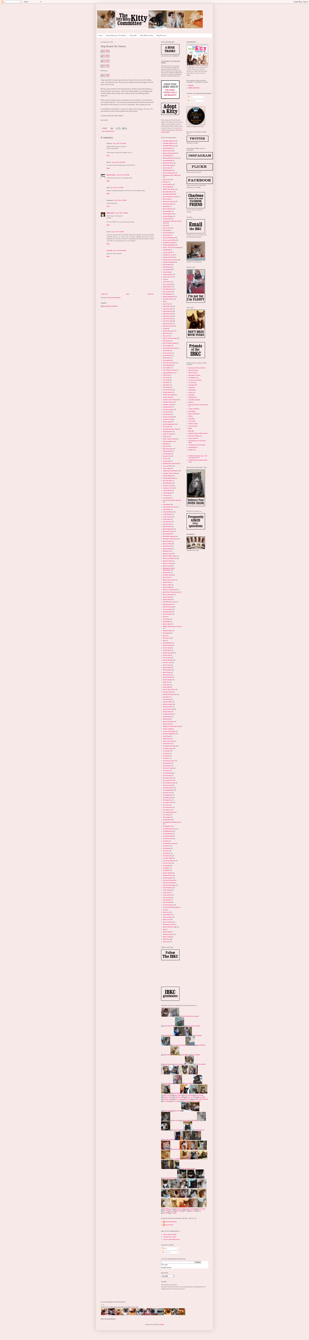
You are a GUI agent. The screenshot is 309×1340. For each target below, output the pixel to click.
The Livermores (167, 810)
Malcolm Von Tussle (168, 531)
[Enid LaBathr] (201, 1097)
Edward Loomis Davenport (170, 338)
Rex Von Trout (167, 665)
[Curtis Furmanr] (201, 1197)
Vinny (164, 910)
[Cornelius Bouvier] (184, 1093)
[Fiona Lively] (175, 1207)
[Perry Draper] (165, 1149)
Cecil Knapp (166, 230)
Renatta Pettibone (168, 660)
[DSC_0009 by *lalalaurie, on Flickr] (172, 1213)
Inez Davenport (167, 454)
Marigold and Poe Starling (170, 539)
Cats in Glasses (167, 228)
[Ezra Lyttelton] (175, 1159)
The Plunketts (166, 848)
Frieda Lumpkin (167, 397)
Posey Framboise (167, 645)
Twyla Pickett (166, 900)
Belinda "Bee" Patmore (169, 189)
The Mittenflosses (168, 831)
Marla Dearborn (167, 541)
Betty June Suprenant (169, 201)
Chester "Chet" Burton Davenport (172, 247)
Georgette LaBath (168, 404)
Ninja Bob (191, 431)
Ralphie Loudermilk (168, 653)
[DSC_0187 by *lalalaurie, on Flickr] (178, 1211)
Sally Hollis (166, 697)
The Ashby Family (168, 748)
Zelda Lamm (166, 942)
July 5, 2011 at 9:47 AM (116, 187)
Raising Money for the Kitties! (116, 35)
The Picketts (166, 846)
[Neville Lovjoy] (185, 1101)
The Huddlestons (167, 795)
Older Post (150, 294)
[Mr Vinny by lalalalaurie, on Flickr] (190, 1045)
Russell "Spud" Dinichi (169, 689)
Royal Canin (166, 682)
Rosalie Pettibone (167, 677)
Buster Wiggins (167, 211)
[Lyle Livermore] (177, 1095)
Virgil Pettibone (167, 914)
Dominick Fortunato (168, 326)
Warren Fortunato (168, 922)
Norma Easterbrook (168, 594)
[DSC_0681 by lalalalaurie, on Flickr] (192, 1026)
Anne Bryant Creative (194, 375)
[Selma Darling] (175, 1120)
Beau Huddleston (167, 184)
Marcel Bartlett (167, 534)
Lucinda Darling (167, 517)
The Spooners (166, 853)
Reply (108, 155)
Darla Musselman (168, 289)
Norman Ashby (167, 597)
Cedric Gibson (166, 235)
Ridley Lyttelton (167, 670)
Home (100, 35)
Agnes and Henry (193, 370)
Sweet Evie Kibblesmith (169, 734)
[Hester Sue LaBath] (190, 1097)
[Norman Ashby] (177, 1099)
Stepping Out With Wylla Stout (171, 726)
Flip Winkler (166, 382)
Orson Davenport (167, 609)
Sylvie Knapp (166, 736)
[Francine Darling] (194, 1111)
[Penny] (177, 1083)
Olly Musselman (167, 604)
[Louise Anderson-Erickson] (187, 1168)
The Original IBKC (168, 836)
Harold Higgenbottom (169, 424)
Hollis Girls (166, 436)
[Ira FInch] (184, 1149)
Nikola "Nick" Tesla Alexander (171, 592)
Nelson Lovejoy (167, 585)
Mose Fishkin (166, 572)
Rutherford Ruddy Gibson (170, 694)
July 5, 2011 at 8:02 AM (119, 143)
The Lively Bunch (167, 807)
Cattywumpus (192, 390)
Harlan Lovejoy (167, 422)
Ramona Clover (167, 657)
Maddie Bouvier (167, 526)
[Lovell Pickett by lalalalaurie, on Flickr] (179, 1026)
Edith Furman (167, 333)
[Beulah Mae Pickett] (167, 1035)
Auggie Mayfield (167, 170)
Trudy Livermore (167, 895)
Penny (164, 617)
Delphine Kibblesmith (169, 296)
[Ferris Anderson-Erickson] (199, 1178)
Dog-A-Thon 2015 (167, 318)
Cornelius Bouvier (167, 274)
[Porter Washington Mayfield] (202, 1093)
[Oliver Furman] (174, 1197)
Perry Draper (166, 619)
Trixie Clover (166, 892)
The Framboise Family (169, 783)
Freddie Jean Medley (169, 395)
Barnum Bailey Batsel (169, 173)
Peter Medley (166, 621)
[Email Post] (111, 128)
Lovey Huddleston (168, 512)
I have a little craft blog (169, 1234)
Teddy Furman (167, 738)
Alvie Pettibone (167, 155)
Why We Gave (161, 35)
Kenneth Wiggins (167, 476)
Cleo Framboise (167, 264)
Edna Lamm (166, 336)
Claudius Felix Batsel (169, 257)
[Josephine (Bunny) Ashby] (200, 1099)
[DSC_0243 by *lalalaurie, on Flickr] (185, 1211)
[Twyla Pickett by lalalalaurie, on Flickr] (165, 1055)
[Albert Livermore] (166, 1095)
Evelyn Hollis (166, 358)
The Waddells (166, 865)
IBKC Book (165, 444)
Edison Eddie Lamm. (168, 331)
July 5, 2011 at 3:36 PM (122, 213)
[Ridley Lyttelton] (165, 1168)
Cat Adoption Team (193, 377)
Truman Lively (167, 897)
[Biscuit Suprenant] (183, 1187)
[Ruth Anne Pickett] (200, 1064)
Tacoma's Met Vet (193, 438)
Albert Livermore (167, 151)
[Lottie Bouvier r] (189, 1064)
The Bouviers (166, 756)
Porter (164, 640)
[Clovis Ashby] (165, 1101)
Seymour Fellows (167, 702)
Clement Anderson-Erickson (170, 260)
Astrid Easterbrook (168, 165)
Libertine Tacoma (193, 423)
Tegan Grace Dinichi (168, 741)
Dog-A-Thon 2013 (167, 314)
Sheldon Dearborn (109, 131)
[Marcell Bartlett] (200, 1209)
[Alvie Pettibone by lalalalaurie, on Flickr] (197, 1035)
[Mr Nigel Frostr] (179, 1209)
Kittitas (190, 416)
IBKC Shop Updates (168, 449)
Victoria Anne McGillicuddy (170, 907)
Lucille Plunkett (167, 514)
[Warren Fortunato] (201, 1120)
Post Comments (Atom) (114, 297)
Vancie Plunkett (167, 902)
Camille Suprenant (168, 214)
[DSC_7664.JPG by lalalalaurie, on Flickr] (178, 1035)
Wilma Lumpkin (167, 937)
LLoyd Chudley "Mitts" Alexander (172, 500)
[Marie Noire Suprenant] (192, 1187)
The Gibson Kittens (168, 788)
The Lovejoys (166, 815)
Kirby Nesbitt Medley (169, 478)
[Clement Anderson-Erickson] (181, 1178)
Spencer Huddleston (168, 721)
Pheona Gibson (167, 624)
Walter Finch (166, 919)
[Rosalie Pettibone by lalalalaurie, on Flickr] (166, 1064)
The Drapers (166, 770)
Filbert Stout (166, 375)
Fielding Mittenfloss (168, 373)
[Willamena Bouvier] (174, 1074)
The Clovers (166, 758)
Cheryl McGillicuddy (168, 242)
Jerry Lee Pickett (167, 466)
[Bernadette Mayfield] (193, 1074)
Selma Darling (167, 699)
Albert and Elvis (192, 373)
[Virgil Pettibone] (184, 1055)
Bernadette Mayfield (169, 194)
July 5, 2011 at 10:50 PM (119, 250)
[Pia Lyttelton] (174, 1168)
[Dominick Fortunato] (176, 1130)
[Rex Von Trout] (165, 1074)
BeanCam (165, 182)
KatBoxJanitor (111, 213)
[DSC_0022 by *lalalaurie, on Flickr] (192, 1211)
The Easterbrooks (167, 773)
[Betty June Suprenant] (201, 1187)
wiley (164, 929)
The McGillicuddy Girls (169, 829)
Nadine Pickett (167, 582)
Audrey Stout (166, 168)
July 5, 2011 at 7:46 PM (117, 232)
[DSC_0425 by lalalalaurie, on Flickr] (187, 1083)
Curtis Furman (167, 282)
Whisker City (191, 450)
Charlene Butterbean (168, 237)
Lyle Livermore (167, 524)
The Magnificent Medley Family (172, 822)
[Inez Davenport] (195, 1055)
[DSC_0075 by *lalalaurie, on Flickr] (105, 66)
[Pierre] (174, 1055)
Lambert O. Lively (168, 485)
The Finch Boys (167, 775)
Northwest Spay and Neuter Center (198, 433)
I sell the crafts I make (169, 1237)
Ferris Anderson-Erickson (170, 370)
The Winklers (166, 870)
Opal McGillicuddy (168, 607)
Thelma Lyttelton (167, 873)
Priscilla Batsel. (167, 650)
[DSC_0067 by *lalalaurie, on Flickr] (105, 56)
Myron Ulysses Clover (169, 580)
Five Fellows (166, 380)
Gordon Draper (167, 414)
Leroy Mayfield (167, 493)
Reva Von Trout (167, 662)
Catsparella (191, 387)
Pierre (164, 635)
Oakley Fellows (167, 599)
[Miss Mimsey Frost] (167, 1209)
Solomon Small (167, 716)
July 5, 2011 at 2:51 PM (120, 200)
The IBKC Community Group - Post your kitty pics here (197, 456)
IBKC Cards (166, 446)
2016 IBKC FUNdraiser (169, 146)
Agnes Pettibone (167, 148)
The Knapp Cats (167, 800)
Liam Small (166, 495)
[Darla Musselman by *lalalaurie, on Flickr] (187, 1130)
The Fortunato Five (168, 780)
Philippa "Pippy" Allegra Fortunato (172, 626)
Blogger (162, 1324)
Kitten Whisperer (167, 483)
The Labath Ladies (168, 802)
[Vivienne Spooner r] (202, 1149)
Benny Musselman (168, 192)
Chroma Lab (191, 392)
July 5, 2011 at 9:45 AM (123, 175)
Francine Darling (167, 390)
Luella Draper (166, 519)
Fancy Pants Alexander (169, 363)
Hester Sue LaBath (168, 434)
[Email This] (117, 128)
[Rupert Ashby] (187, 1099)
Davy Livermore (167, 292)
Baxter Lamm (166, 179)
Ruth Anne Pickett (168, 692)
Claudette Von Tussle (169, 255)
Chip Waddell (166, 250)
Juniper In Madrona (193, 409)
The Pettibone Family (169, 843)
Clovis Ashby (166, 272)
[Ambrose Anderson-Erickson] (190, 1178)
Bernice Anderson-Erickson (170, 197)
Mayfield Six (166, 551)
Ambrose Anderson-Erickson (170, 158)
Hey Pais (190, 402)
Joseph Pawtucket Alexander (171, 471)
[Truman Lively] (184, 1207)
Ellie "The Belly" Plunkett (170, 343)
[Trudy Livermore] (187, 1095)
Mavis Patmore (167, 546)
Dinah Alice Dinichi (168, 299)
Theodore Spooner (167, 878)
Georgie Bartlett (167, 407)
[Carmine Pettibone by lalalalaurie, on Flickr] (178, 1064)
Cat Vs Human (192, 382)
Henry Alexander (167, 431)
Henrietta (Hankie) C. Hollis (170, 429)
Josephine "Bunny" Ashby (170, 473)
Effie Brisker (166, 341)
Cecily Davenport (167, 233)
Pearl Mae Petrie (167, 612)
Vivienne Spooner (167, 917)
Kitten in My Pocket (193, 414)
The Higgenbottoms (168, 790)
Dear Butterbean (167, 294)
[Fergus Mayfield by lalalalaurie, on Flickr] (187, 1035)
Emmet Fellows (167, 345)
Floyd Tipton (166, 385)
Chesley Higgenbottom (169, 245)
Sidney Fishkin (167, 711)
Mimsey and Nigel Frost (169, 558)
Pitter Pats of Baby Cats (195, 436)
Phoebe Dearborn (167, 630)
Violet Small (166, 912)
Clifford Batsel (167, 267)
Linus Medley (166, 498)
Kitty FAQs (133, 35)
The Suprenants (167, 856)
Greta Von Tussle (167, 419)
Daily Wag (191, 395)
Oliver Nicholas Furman (169, 602)
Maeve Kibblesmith (168, 529)
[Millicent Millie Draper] (196, 1139)
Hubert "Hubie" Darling (169, 439)
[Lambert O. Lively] (202, 1207)
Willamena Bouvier (168, 934)
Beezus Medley (167, 187)
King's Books (191, 411)
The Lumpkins (167, 817)
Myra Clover (166, 577)
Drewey (165, 328)
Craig (164, 279)
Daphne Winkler (167, 287)
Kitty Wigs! (191, 419)
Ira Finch (165, 458)
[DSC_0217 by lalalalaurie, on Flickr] (189, 1016)
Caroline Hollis (167, 219)
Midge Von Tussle (168, 553)
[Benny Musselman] (198, 1130)
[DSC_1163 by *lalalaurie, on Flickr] (171, 1211)
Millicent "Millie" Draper (169, 556)
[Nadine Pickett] (175, 1093)
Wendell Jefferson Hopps (170, 927)
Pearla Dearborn (167, 614)
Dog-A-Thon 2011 (167, 309)
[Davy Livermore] (198, 1095)
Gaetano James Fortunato (170, 399)
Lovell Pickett (166, 509)
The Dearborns (167, 766)
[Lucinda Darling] (165, 1120)
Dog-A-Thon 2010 (168, 306)
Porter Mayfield (167, 643)
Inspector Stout (167, 456)
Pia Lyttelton (166, 633)
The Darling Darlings (169, 761)
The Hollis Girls (167, 793)
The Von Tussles (167, 863)
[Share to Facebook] (123, 128)
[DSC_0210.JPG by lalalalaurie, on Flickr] (197, 1083)
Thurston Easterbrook (169, 880)
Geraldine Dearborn (168, 409)
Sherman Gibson (167, 707)
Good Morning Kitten (194, 400)
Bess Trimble (166, 199)
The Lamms (166, 805)
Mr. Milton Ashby (167, 575)
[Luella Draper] (175, 1149)
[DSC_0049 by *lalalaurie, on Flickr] (165, 1213)
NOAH (190, 428)
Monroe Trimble (167, 566)
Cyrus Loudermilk (168, 284)
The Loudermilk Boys (168, 812)
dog (164, 301)
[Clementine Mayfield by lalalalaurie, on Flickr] (174, 1016)
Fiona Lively (166, 377)
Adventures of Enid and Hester (196, 368)
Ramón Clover (166, 655)
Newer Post (104, 294)
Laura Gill (109, 250)
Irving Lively (166, 461)
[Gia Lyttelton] (193, 1159)
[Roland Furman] (192, 1197)
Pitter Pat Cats (167, 638)
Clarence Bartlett (167, 252)
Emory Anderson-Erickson (170, 348)
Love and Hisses (192, 426)
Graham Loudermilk (168, 417)
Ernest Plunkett (167, 355)
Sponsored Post (167, 724)
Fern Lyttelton (167, 368)
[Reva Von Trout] (184, 1074)
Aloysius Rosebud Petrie (169, 153)
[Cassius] (193, 1093)
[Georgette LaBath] (178, 1097)
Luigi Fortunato (167, 521)
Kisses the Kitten (167, 480)
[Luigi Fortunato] (185, 1120)
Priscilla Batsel (167, 648)
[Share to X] (121, 128)
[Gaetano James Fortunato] (165, 1130)
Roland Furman (167, 675)
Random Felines (111, 175)
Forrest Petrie (166, 387)
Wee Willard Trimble (168, 924)
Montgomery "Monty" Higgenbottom (169, 569)
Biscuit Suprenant (168, 209)
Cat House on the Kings (194, 380)
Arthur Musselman (168, 163)
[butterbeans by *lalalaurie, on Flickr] (143, 1315)
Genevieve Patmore (168, 402)
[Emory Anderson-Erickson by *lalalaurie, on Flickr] (169, 1178)
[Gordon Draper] (187, 1139)
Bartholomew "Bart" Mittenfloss (172, 175)
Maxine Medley (167, 549)
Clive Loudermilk (167, 269)
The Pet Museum (193, 447)
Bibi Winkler (166, 206)
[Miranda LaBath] (166, 1097)
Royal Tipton (166, 685)
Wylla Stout (166, 939)
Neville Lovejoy (167, 587)
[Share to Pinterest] (126, 128)
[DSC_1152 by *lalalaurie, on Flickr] (164, 1211)
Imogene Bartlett (167, 451)
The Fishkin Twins (168, 778)
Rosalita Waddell (167, 680)
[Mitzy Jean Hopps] (165, 1045)
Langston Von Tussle (168, 488)
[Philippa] (194, 1120)
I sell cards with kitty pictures (171, 1239)
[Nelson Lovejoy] (166, 1111)
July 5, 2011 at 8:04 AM (118, 162)
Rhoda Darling (167, 667)
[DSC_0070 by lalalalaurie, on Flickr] (167, 1083)
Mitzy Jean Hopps (168, 563)
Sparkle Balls (166, 719)
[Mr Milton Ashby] (166, 1099)
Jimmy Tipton (167, 468)
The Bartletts (166, 751)
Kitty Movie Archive (146, 35)
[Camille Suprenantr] (174, 1187)
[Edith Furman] (165, 1207)
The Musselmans (167, 833)
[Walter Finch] (193, 1149)
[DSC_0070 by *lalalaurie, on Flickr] (105, 61)
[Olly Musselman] (178, 1139)
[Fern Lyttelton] (202, 1159)
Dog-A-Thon (166, 304)
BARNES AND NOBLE (193, 88)
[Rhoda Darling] (176, 1111)
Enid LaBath (166, 350)
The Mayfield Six (167, 826)
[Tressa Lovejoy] (175, 1101)
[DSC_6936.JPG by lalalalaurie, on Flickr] (165, 1093)
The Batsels (166, 753)
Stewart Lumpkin (167, 729)
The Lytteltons (167, 819)
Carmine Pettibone (168, 216)
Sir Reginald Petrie (168, 714)
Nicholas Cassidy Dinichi (170, 589)
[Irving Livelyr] (193, 1207)
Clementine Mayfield (169, 262)
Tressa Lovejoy (167, 890)
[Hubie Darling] (185, 1111)
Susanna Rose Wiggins (169, 731)
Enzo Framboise (167, 353)
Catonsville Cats (192, 385)
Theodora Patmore (168, 875)
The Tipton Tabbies (168, 858)
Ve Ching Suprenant (168, 905)
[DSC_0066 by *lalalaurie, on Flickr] (105, 51)
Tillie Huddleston (167, 887)
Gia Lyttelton (166, 412)
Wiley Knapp (166, 932)
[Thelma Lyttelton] (184, 1159)
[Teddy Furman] (183, 1197)
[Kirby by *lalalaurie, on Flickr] (198, 1211)
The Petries (166, 841)
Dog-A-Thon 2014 (167, 316)
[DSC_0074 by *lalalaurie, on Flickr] (105, 75)
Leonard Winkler (167, 490)
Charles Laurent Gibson (169, 240)
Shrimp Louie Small (168, 709)
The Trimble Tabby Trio (169, 861)
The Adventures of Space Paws (196, 445)
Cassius (165, 225)
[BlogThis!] (119, 128)
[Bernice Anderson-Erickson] (165, 1187)
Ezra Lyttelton (167, 360)
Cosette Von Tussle (168, 277)
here (191, 235)
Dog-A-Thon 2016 (167, 321)
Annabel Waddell (167, 160)
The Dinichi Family (168, 768)
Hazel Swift (166, 426)
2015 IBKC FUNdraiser (169, 143)
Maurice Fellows (167, 544)
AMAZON (190, 85)
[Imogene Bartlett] (189, 1209)
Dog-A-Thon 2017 (167, 323)
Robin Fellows (166, 672)
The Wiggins (166, 868)
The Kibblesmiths (167, 797)
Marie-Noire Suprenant (169, 536)
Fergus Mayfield (167, 365)
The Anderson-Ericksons (169, 746)
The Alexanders (167, 743)
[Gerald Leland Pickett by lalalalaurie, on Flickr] (168, 1026)
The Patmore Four (168, 838)
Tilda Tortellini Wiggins (169, 885)
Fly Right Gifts (192, 397)
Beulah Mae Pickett (168, 204)
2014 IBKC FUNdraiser (169, 141)
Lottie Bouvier (167, 504)
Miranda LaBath (167, 561)
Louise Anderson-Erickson (170, 507)
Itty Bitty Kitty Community (170, 463)
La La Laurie (191, 421)
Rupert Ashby (166, 687)
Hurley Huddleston (168, 441)
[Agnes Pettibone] (200, 1045)
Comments (192, 101)
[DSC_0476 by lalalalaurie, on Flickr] (178, 1045)
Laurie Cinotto (169, 1225)
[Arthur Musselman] (167, 1139)
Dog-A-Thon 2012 (167, 311)
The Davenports (167, 763)
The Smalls (166, 851)
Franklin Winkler (167, 392)
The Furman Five (167, 785)
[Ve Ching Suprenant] (165, 1197)
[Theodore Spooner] (165, 1159)
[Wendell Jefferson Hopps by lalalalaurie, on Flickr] (165, 1016)
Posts (191, 97)
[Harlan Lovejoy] (195, 1101)
